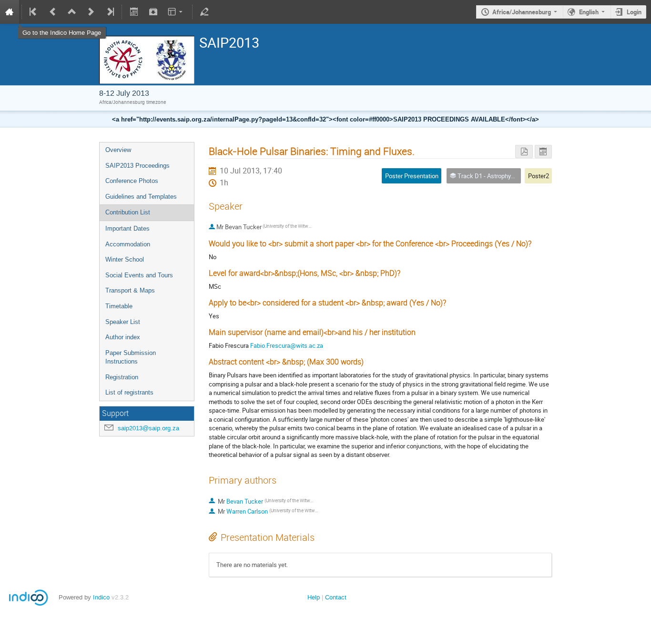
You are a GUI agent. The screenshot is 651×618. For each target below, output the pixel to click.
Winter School (124, 259)
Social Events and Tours (139, 275)
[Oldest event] (33, 12)
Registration (121, 377)
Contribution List (127, 212)
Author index (122, 337)
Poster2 (538, 176)
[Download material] (153, 12)
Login (634, 12)
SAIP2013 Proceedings (137, 165)
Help (313, 597)
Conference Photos (131, 180)
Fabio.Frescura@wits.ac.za (286, 345)
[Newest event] (109, 12)
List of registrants (129, 392)
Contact (335, 597)
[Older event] (52, 12)
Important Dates (127, 228)
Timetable (118, 306)
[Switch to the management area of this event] (204, 12)
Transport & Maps (130, 290)
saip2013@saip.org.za (148, 428)
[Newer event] (91, 12)
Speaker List (122, 321)
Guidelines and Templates (141, 196)
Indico (101, 597)
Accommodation (127, 244)
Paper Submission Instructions (130, 357)
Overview (118, 149)
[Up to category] (71, 12)
